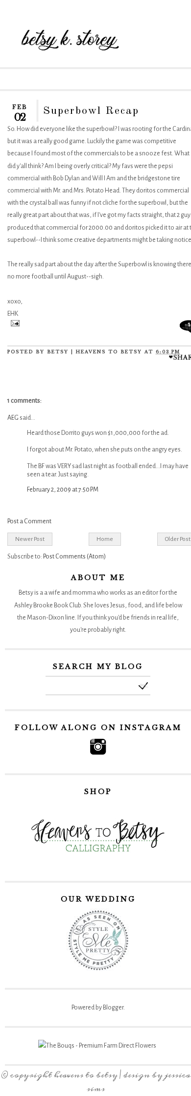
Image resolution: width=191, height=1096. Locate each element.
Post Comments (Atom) (74, 556)
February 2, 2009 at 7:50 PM (62, 489)
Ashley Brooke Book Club (47, 605)
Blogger (113, 1007)
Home (104, 539)
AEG (13, 417)
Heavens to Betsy (86, 1075)
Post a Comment (29, 521)
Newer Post (30, 539)
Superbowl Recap (91, 111)
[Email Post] (13, 324)
